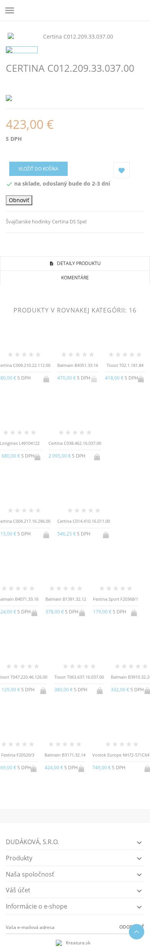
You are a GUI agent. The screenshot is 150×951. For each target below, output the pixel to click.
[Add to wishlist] (75, 788)
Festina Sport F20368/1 (115, 599)
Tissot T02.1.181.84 (125, 365)
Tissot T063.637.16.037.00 (79, 677)
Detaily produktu (78, 263)
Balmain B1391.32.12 (65, 599)
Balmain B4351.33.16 (77, 365)
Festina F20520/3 (17, 755)
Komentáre (75, 277)
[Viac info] (88, 788)
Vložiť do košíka (38, 169)
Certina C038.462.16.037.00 (74, 443)
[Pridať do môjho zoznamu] (121, 170)
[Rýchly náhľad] (62, 788)
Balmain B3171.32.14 (65, 755)
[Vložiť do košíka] (46, 377)
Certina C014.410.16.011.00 (83, 521)
